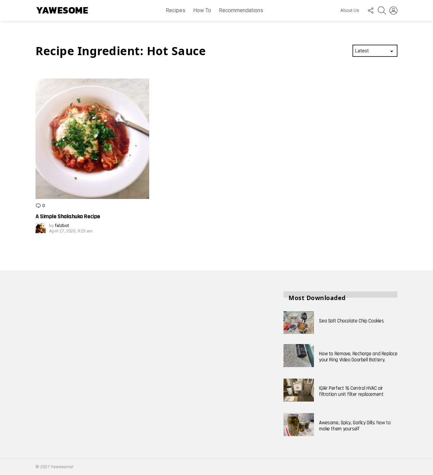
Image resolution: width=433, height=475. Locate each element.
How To (202, 10)
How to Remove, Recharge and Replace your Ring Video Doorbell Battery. (358, 356)
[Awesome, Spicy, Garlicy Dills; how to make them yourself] (298, 424)
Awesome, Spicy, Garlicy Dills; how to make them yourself (354, 426)
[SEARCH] (382, 10)
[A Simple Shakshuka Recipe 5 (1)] (92, 138)
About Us (349, 10)
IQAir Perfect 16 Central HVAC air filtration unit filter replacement (351, 391)
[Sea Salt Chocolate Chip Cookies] (298, 322)
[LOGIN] (393, 10)
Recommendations (241, 10)
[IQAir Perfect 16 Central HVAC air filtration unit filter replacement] (298, 390)
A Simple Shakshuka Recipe (68, 216)
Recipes (175, 10)
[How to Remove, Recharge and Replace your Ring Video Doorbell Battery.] (298, 355)
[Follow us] (370, 10)
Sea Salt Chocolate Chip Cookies (351, 321)
